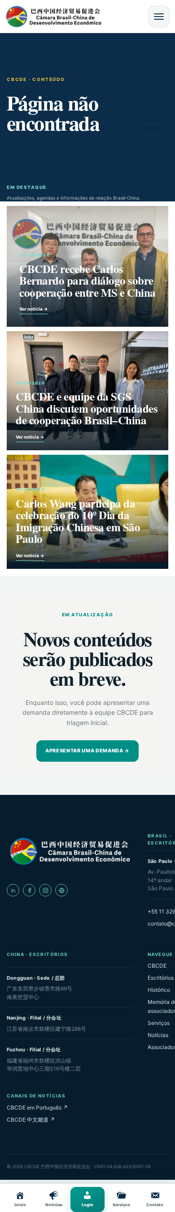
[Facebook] (29, 890)
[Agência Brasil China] (61, 890)
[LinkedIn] (13, 890)
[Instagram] (45, 890)
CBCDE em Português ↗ (37, 1107)
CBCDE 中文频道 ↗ (31, 1119)
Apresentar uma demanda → (87, 750)
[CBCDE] (69, 851)
